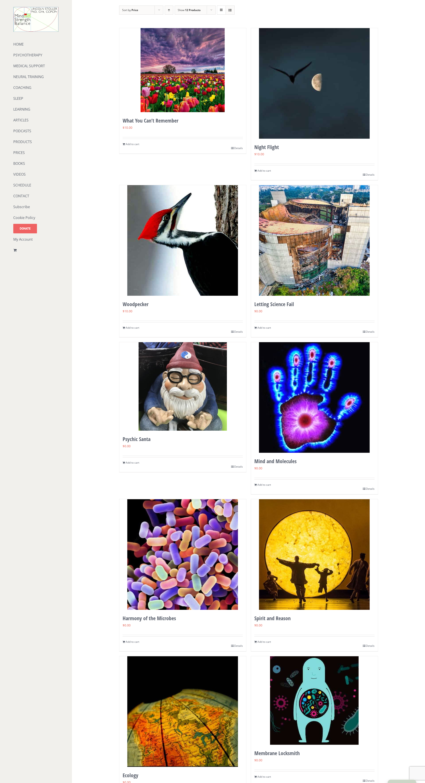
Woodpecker (136, 304)
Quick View (183, 103)
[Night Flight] (314, 83)
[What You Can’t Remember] (182, 70)
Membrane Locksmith (277, 753)
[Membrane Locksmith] (314, 700)
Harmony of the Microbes (149, 618)
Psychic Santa (137, 439)
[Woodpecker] (182, 240)
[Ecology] (182, 711)
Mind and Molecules (275, 461)
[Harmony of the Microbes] (182, 554)
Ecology (130, 775)
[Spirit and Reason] (314, 554)
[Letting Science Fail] (314, 240)
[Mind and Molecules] (314, 397)
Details (238, 148)
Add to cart (132, 144)
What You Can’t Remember (150, 120)
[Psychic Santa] (182, 386)
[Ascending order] (169, 10)
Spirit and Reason (272, 618)
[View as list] (230, 10)
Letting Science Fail (274, 304)
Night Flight (266, 147)
